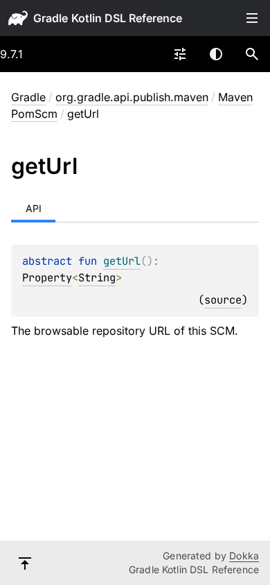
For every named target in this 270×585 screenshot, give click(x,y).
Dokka (244, 555)
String (97, 277)
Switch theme (216, 54)
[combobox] (180, 54)
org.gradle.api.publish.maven (131, 97)
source (223, 299)
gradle (50, 18)
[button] (252, 54)
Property (47, 277)
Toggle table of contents (252, 18)
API (34, 208)
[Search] (252, 54)
